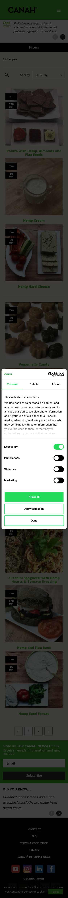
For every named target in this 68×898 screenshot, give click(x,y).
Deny (34, 520)
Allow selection (34, 508)
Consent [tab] (12, 384)
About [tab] (56, 384)
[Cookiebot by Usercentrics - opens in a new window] (48, 374)
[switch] (58, 458)
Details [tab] (34, 384)
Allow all (34, 496)
